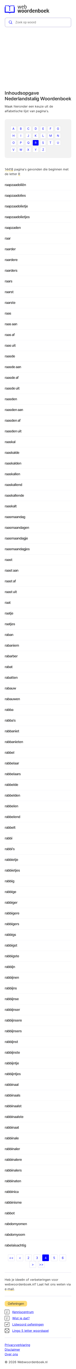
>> (41, 1264)
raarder (10, 249)
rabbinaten (13, 1181)
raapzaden (13, 228)
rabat (8, 667)
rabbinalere (13, 1159)
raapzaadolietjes (17, 217)
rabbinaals (12, 1095)
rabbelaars (13, 774)
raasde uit (12, 388)
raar (8, 238)
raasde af (12, 378)
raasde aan (13, 367)
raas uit (10, 345)
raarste (10, 303)
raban (9, 635)
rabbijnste (12, 1052)
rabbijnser (12, 1010)
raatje (9, 613)
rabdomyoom (15, 1234)
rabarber (11, 656)
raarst (9, 292)
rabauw (10, 688)
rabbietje (11, 860)
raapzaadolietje (16, 206)
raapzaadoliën (15, 185)
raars (8, 281)
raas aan (11, 324)
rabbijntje (12, 1063)
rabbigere (12, 913)
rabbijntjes (13, 1074)
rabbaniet (12, 731)
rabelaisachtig (15, 1245)
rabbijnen (12, 977)
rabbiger (11, 902)
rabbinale (12, 1138)
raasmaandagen (17, 527)
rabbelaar (12, 763)
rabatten (11, 677)
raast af (10, 581)
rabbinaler (12, 1149)
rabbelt (10, 827)
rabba (9, 710)
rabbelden (12, 795)
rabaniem (12, 645)
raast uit (11, 592)
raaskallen (12, 474)
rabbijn (10, 967)
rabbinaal (12, 1085)
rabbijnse (12, 999)
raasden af (12, 420)
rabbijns (11, 988)
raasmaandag (15, 517)
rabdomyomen (16, 1224)
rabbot (10, 1213)
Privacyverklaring (17, 1345)
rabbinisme (13, 1202)
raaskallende (14, 495)
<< (11, 1258)
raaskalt (11, 506)
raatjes (10, 624)
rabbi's (10, 849)
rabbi (8, 838)
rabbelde (11, 785)
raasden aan (14, 410)
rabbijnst (11, 1042)
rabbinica (12, 1192)
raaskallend (13, 485)
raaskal (10, 442)
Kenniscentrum (23, 1312)
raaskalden (13, 463)
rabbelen (11, 806)
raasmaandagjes (17, 549)
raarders (11, 270)
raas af (10, 335)
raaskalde (12, 452)
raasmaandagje (16, 538)
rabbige (10, 892)
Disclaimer (12, 1349)
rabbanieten (14, 742)
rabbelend (12, 817)
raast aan (11, 570)
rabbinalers (13, 1170)
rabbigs (10, 935)
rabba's (10, 720)
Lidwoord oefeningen (28, 1324)
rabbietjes (12, 870)
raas (8, 313)
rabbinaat (12, 1127)
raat (8, 602)
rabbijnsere (13, 1020)
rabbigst (11, 945)
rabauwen (12, 699)
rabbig (9, 881)
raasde (10, 356)
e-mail (9, 1289)
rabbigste (12, 956)
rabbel (9, 752)
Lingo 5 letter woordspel (30, 1331)
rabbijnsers (13, 1031)
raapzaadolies (15, 195)
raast (8, 560)
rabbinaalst (13, 1106)
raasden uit (13, 431)
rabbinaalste (14, 1117)
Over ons (11, 1354)
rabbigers (12, 924)
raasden (11, 399)
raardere (11, 260)
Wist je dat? (21, 1318)
